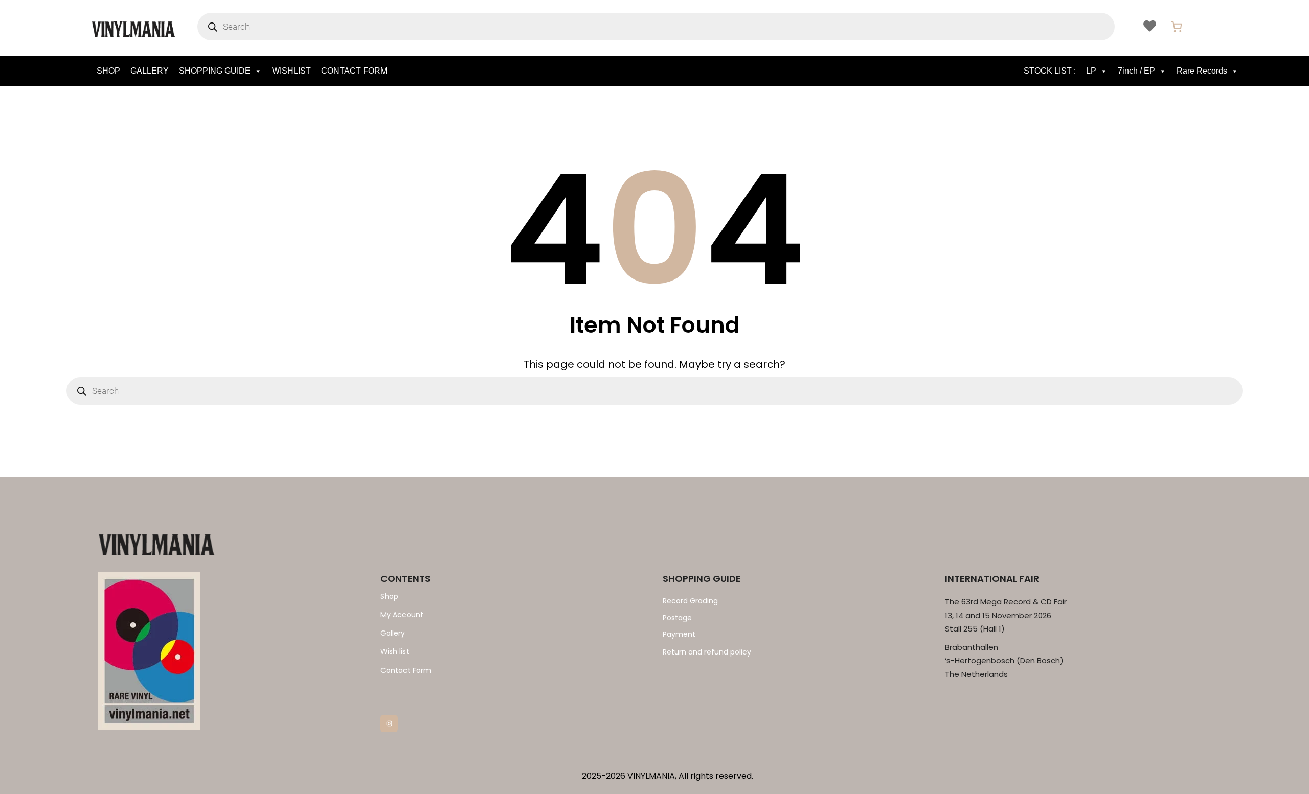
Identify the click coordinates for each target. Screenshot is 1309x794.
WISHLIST (291, 70)
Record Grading (690, 601)
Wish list (394, 651)
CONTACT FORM (354, 70)
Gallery (392, 633)
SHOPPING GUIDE (215, 70)
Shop (389, 596)
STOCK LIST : (1050, 70)
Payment (679, 634)
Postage (677, 618)
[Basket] (1176, 26)
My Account (401, 615)
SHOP (108, 70)
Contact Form (405, 670)
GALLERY (149, 70)
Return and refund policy (707, 652)
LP (1091, 70)
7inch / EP (1136, 70)
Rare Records (1202, 70)
